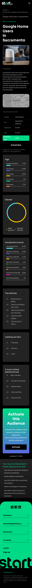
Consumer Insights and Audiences (15, 12)
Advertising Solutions (12, 524)
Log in (6, 548)
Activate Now (16, 145)
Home (5, 10)
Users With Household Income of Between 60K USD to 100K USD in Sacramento (14, 493)
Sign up (6, 552)
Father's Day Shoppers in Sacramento (15, 486)
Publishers (7, 515)
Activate (16, 447)
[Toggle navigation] (29, 3)
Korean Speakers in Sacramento (14, 476)
